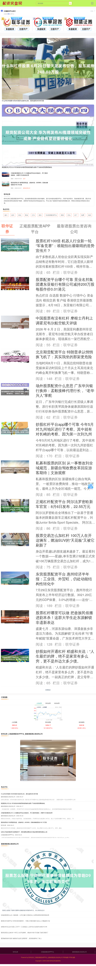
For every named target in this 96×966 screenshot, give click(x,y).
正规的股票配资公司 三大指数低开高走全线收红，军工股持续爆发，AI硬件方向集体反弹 (26, 813)
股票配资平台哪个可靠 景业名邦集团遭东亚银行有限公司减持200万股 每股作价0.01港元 (65, 284)
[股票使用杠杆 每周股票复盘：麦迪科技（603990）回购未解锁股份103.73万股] (5, 184)
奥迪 (26, 215)
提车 (12, 215)
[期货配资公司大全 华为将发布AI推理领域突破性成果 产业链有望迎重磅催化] (48, 135)
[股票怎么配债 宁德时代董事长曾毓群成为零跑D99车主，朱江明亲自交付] (48, 878)
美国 (62, 215)
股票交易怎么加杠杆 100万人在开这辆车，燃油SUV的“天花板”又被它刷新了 (65, 540)
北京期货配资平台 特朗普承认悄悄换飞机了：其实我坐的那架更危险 (64, 354)
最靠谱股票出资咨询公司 (79, 952)
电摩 (82, 215)
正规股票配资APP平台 (47, 952)
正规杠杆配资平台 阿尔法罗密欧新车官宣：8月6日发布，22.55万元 (64, 504)
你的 (89, 215)
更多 (91, 11)
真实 (40, 215)
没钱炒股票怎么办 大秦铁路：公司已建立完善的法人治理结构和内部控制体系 (25, 915)
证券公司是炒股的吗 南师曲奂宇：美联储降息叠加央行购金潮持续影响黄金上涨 (24, 832)
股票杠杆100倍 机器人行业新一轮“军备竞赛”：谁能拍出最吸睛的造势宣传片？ (65, 245)
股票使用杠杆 (26, 188)
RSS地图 (65, 957)
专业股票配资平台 (51, 215)
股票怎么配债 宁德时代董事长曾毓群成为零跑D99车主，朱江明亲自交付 (23, 910)
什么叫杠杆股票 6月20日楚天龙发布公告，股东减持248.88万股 (23, 101)
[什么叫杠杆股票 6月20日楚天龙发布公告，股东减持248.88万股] (48, 69)
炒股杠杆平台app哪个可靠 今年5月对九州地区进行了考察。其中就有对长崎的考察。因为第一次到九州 (65, 429)
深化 (19, 215)
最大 (6, 215)
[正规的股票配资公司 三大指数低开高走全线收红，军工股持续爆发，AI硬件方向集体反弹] (5, 174)
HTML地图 (72, 957)
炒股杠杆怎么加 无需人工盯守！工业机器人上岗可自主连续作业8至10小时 (24, 927)
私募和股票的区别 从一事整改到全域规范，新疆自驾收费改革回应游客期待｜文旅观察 (64, 467)
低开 (24, 178)
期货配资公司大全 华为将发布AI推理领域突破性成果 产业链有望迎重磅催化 (27, 167)
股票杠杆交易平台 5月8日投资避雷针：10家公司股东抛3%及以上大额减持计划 (25, 921)
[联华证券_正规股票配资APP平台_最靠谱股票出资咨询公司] (12, 3)
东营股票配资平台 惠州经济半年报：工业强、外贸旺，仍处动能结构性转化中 (64, 578)
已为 (33, 215)
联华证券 (15, 952)
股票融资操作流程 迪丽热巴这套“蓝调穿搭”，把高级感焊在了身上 (21, 938)
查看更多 (48, 690)
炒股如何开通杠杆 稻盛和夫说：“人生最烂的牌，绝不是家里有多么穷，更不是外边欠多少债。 (65, 656)
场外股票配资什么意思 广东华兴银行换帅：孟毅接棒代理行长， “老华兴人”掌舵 (65, 390)
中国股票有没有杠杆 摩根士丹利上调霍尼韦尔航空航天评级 (64, 320)
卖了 (75, 215)
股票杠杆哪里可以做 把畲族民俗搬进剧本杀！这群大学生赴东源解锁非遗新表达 (64, 617)
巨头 (69, 215)
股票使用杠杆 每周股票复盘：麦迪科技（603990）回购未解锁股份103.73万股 (24, 822)
